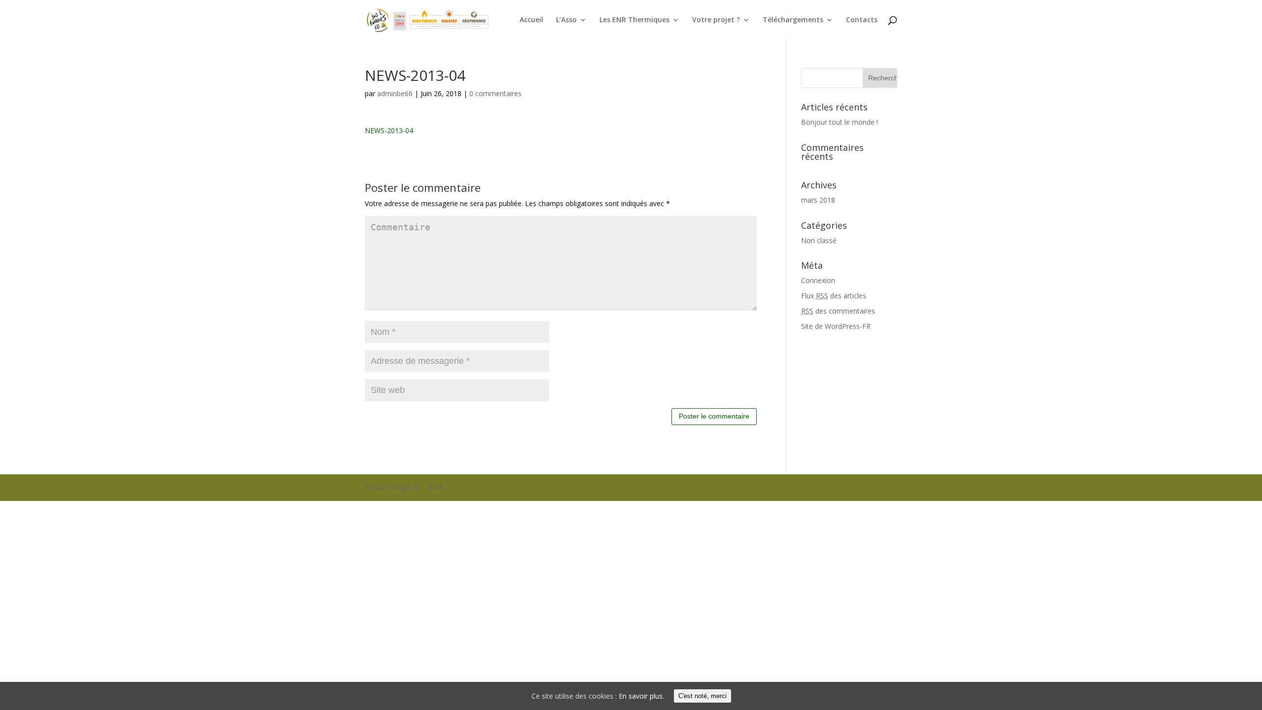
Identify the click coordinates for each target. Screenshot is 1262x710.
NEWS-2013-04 (389, 130)
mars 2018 (818, 200)
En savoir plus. (641, 696)
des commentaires (838, 311)
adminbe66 (395, 93)
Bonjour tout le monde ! (839, 122)
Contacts (861, 20)
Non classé (819, 240)
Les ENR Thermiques (634, 20)
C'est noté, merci (702, 696)
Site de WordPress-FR (836, 326)
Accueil (531, 20)
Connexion (818, 280)
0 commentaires (495, 93)
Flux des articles (833, 295)
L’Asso (566, 20)
